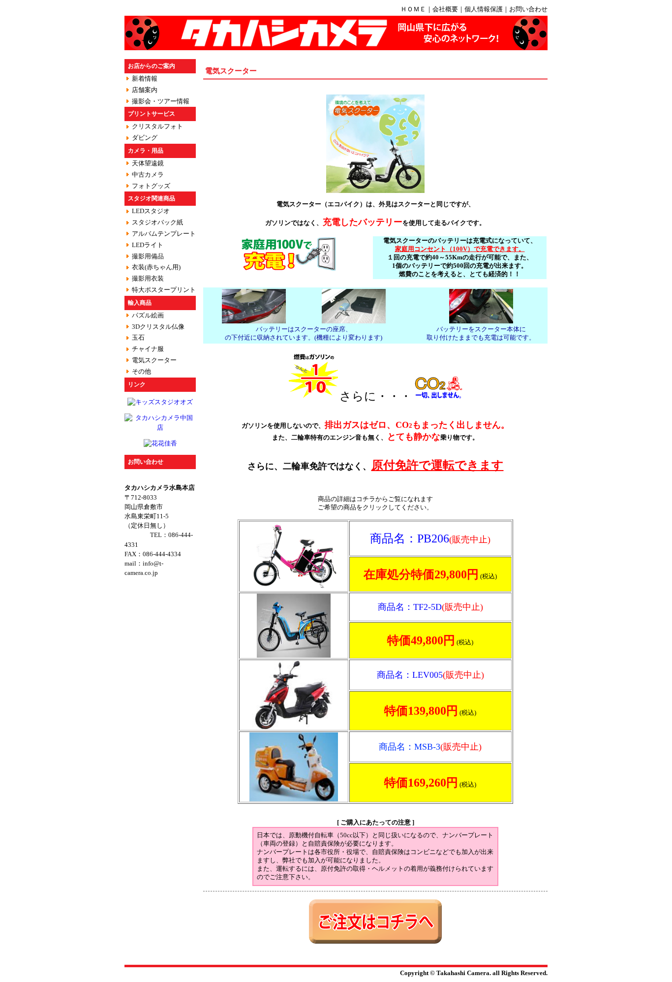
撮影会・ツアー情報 (160, 101)
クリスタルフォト (157, 126)
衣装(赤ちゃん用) (156, 267)
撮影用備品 (148, 256)
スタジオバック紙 (157, 222)
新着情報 (144, 78)
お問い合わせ (528, 9)
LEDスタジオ (151, 211)
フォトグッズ (151, 186)
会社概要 (445, 9)
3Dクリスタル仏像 (158, 326)
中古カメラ (148, 174)
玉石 (138, 337)
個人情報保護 (483, 9)
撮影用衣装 (148, 278)
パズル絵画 (148, 315)
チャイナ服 (148, 349)
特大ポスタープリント (164, 289)
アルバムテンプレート (164, 233)
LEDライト (147, 245)
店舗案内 (144, 90)
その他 (141, 371)
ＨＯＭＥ (413, 9)
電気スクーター (154, 360)
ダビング (144, 137)
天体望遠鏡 (148, 163)
